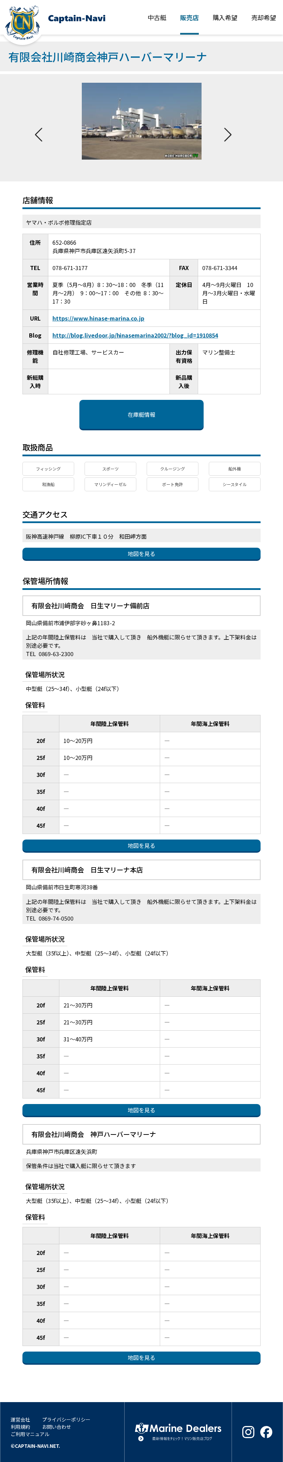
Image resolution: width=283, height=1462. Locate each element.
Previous (38, 128)
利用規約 (20, 1426)
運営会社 (20, 1419)
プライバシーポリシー (66, 1419)
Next (227, 128)
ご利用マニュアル (30, 1433)
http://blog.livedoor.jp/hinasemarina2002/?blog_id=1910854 (135, 335)
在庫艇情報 (141, 414)
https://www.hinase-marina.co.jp (98, 318)
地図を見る (141, 553)
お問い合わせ (56, 1426)
